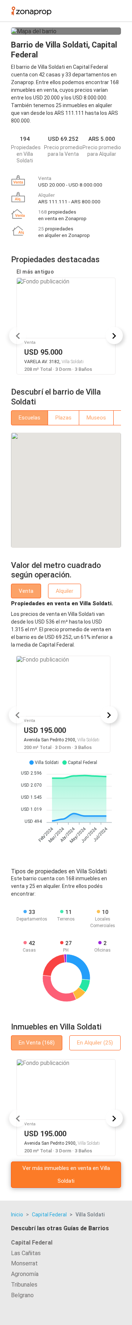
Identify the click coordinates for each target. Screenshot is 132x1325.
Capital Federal (49, 1214)
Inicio (17, 1214)
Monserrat (24, 1263)
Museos (96, 417)
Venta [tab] (26, 591)
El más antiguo (35, 272)
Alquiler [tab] (64, 591)
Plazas (63, 417)
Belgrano (22, 1295)
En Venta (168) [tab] (37, 1042)
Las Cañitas (26, 1253)
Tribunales (24, 1284)
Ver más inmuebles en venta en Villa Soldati (66, 1174)
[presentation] (17, 335)
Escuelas (29, 417)
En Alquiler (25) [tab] (95, 1042)
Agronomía (24, 1274)
